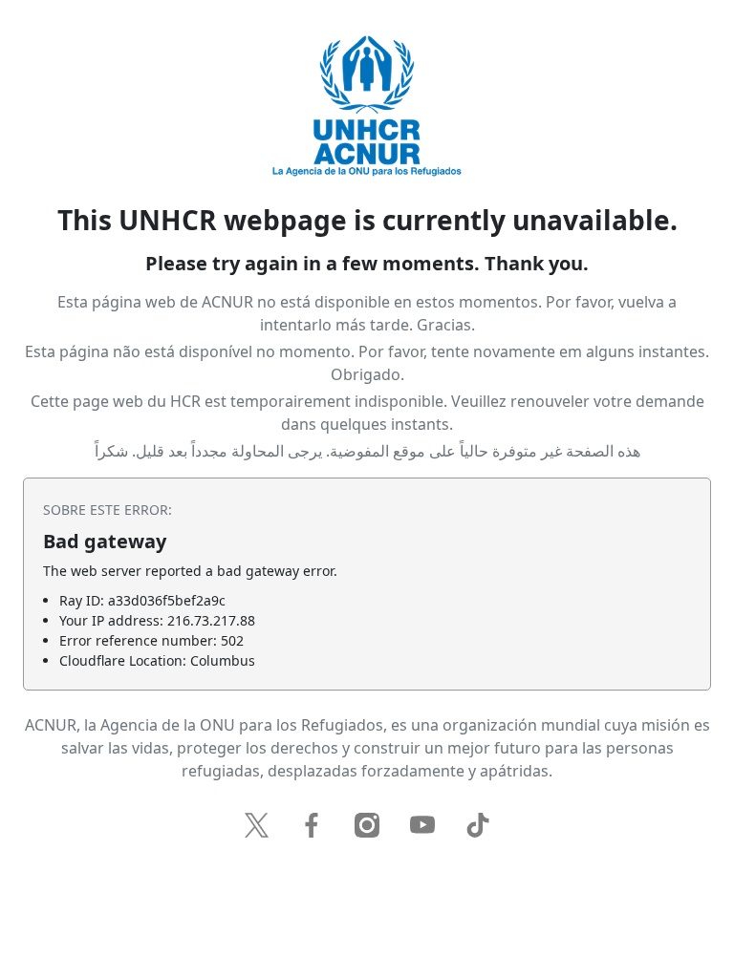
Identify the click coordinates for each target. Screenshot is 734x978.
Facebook (311, 825)
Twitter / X (256, 825)
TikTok (477, 825)
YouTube (422, 825)
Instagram (367, 825)
